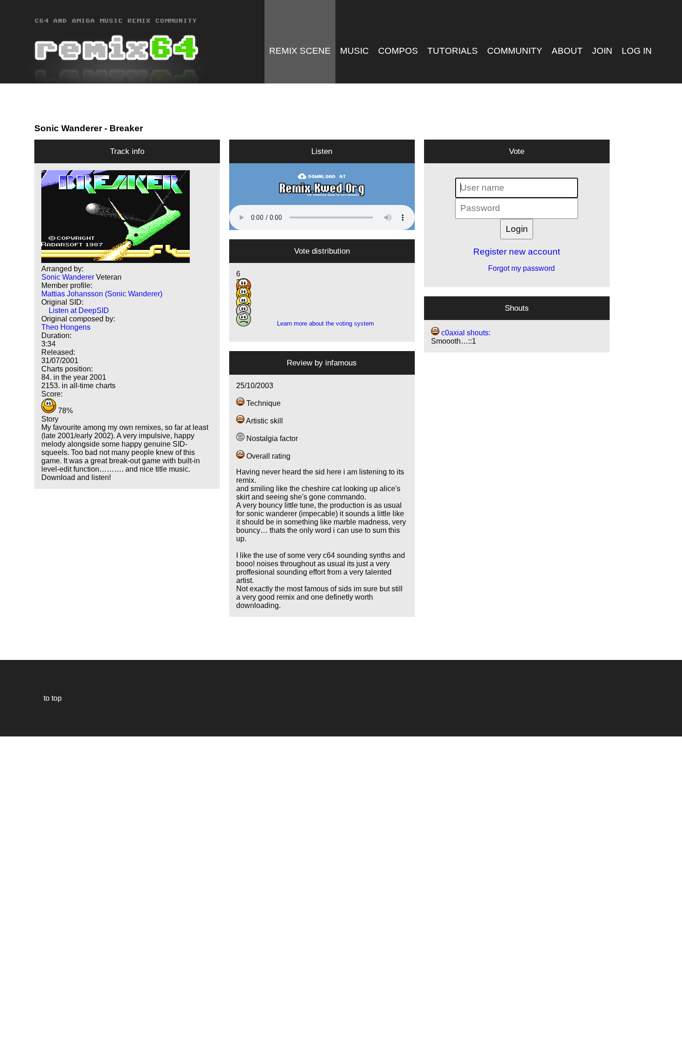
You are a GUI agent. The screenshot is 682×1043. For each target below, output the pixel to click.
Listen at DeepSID (75, 310)
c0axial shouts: (464, 333)
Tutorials (452, 51)
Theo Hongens (65, 327)
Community (514, 51)
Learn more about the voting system (322, 323)
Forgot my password (517, 268)
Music (354, 51)
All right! (9, 1007)
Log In (637, 51)
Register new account (516, 251)
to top (48, 698)
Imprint (11, 1022)
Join (602, 51)
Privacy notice (12, 1034)
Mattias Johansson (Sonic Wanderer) (101, 294)
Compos (398, 51)
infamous (341, 362)
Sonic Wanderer (68, 128)
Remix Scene (300, 51)
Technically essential (18, 889)
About (567, 51)
